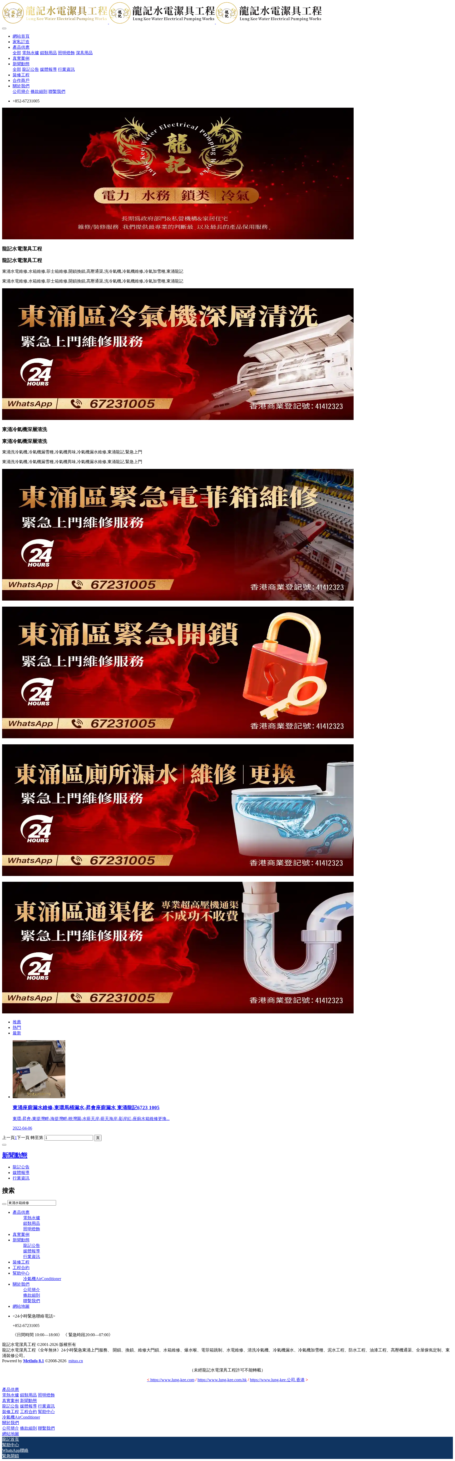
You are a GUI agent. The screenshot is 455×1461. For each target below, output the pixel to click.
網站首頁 (21, 36)
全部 (17, 53)
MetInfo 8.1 (33, 1361)
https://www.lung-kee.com (170, 1380)
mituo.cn (75, 1361)
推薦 (17, 1022)
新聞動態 (14, 1155)
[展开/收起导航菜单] (4, 28)
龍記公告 (21, 1167)
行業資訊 (21, 1178)
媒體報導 (21, 1172)
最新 (17, 1033)
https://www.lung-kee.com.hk (222, 1380)
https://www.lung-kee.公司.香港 (277, 1380)
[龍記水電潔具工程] (227, 13)
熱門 (17, 1027)
